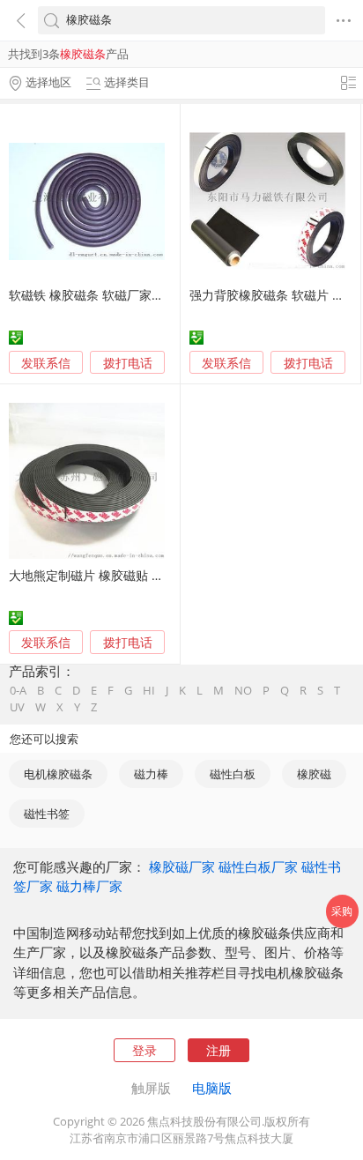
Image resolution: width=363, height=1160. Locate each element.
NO (243, 690)
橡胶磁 (314, 774)
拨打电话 (127, 363)
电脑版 (212, 1088)
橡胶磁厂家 (182, 866)
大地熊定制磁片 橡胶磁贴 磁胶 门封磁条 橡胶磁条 (145, 575)
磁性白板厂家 (258, 866)
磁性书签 (47, 814)
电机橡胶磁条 (58, 774)
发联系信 (45, 362)
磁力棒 (151, 774)
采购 (341, 910)
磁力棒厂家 (89, 886)
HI (149, 690)
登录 (144, 1050)
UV (17, 707)
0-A (18, 690)
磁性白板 (233, 774)
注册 (218, 1050)
